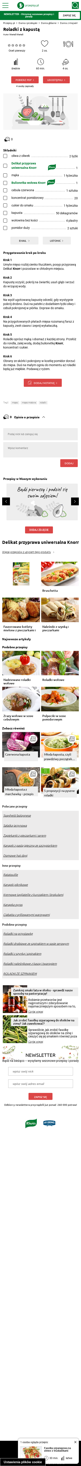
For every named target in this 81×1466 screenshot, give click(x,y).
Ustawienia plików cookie (23, 1462)
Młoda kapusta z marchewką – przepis (19, 791)
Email (23, 240)
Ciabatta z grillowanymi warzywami (26, 914)
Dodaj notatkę (44, 383)
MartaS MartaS (16, 34)
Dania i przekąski (28, 23)
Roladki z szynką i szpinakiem (22, 953)
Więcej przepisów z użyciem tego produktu (26, 552)
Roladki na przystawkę (18, 933)
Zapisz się (40, 1097)
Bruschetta (50, 591)
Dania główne (48, 23)
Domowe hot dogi (15, 855)
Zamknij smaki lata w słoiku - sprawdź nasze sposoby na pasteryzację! (43, 991)
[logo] (28, 5)
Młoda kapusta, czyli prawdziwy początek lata (58, 756)
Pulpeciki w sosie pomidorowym (54, 717)
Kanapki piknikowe (15, 884)
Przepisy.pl (9, 23)
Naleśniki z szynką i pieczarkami (55, 628)
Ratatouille (10, 874)
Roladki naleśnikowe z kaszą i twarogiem (30, 963)
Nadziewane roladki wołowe (17, 681)
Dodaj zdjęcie (39, 529)
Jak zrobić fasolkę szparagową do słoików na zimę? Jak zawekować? (43, 1021)
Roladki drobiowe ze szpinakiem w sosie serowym (36, 943)
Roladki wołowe (53, 680)
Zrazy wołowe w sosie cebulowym (18, 717)
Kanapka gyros (12, 904)
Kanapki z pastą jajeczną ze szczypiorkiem (30, 845)
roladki (43, 402)
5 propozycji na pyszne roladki (59, 793)
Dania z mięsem (69, 23)
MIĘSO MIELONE (29, 402)
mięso (15, 402)
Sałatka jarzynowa (15, 825)
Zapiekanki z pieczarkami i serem (24, 835)
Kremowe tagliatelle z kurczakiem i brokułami (33, 894)
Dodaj (69, 463)
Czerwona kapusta (17, 754)
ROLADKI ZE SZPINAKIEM (20, 973)
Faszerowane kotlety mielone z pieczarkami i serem (19, 628)
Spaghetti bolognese (17, 815)
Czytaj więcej (35, 1011)
